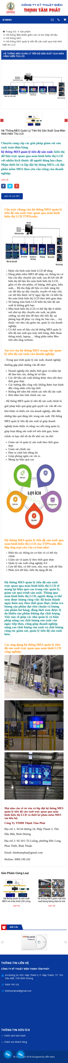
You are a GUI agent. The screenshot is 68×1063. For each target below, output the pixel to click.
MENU (8, 19)
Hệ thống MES (13, 38)
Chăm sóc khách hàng (15, 1041)
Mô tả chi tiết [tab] (12, 196)
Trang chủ (10, 31)
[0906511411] (20, 1054)
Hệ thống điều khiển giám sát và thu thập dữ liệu (31, 34)
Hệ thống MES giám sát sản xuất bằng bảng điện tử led (52, 900)
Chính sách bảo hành (15, 1035)
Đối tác (14, 927)
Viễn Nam (50, 1056)
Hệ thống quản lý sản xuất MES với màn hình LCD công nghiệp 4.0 (16, 901)
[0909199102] (8, 1054)
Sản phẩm (25, 31)
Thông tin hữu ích (15, 1030)
